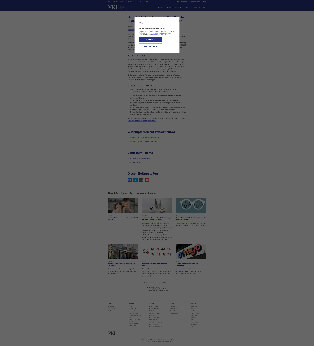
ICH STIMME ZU (150, 39)
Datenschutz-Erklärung (159, 34)
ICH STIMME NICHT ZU (151, 46)
